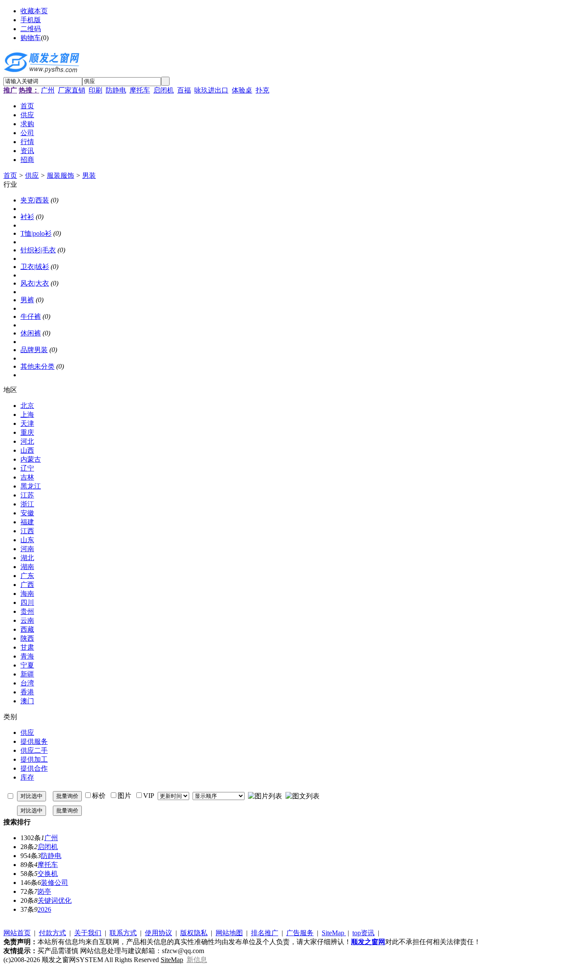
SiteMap (334, 932)
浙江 (27, 504)
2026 (44, 909)
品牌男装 (34, 349)
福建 (27, 522)
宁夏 (27, 665)
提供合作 (34, 768)
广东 (27, 575)
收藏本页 (34, 10)
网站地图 (229, 932)
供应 (32, 175)
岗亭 (44, 891)
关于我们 (87, 932)
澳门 (27, 701)
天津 (27, 423)
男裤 (27, 299)
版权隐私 (193, 932)
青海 (27, 656)
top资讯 (363, 932)
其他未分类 (37, 366)
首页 (10, 175)
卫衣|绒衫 (34, 266)
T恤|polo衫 (36, 233)
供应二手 (34, 750)
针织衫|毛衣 (38, 250)
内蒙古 (30, 459)
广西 (27, 584)
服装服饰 (60, 175)
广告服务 (300, 932)
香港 (27, 692)
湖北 (27, 557)
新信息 (197, 959)
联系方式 (123, 932)
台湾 (27, 683)
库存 (27, 777)
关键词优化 (54, 900)
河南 (27, 548)
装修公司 (54, 882)
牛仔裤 (30, 316)
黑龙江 (30, 486)
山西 (27, 450)
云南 (27, 620)
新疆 (27, 674)
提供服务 (34, 741)
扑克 (262, 90)
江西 (27, 531)
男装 (89, 175)
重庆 (27, 432)
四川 (27, 602)
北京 (27, 405)
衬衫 (27, 216)
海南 (27, 593)
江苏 (27, 495)
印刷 (95, 90)
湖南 (27, 566)
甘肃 (27, 647)
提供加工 (34, 759)
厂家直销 (71, 90)
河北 (27, 441)
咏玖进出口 (211, 90)
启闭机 (163, 90)
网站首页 (17, 932)
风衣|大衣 (34, 283)
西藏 (27, 629)
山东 (27, 539)
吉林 (27, 477)
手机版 (30, 19)
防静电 (116, 90)
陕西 (27, 638)
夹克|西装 (34, 200)
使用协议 (158, 932)
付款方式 (52, 932)
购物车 (30, 37)
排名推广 (264, 932)
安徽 (27, 513)
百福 (184, 90)
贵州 (27, 611)
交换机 (47, 873)
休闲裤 (30, 333)
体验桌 (242, 90)
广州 (48, 90)
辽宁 (27, 468)
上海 (27, 414)
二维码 (30, 28)
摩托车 (140, 90)
